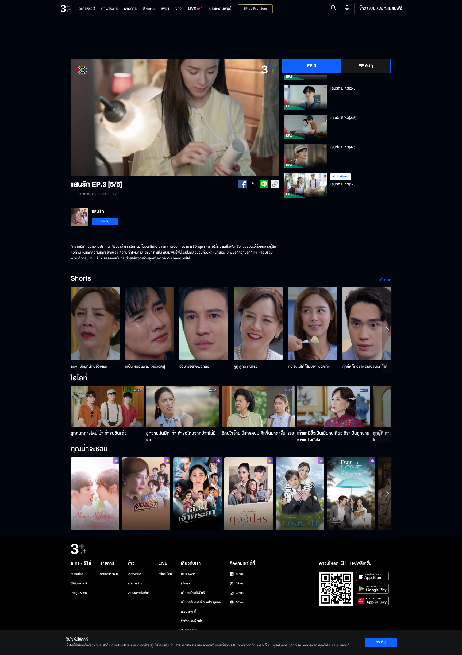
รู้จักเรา (185, 583)
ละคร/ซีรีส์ (77, 574)
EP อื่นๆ (366, 65)
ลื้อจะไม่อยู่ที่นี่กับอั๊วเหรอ (89, 366)
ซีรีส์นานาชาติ (79, 583)
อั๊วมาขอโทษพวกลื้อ (194, 366)
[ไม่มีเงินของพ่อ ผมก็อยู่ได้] (95, 493)
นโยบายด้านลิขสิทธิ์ (193, 592)
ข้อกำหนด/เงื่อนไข (192, 620)
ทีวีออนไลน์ (165, 574)
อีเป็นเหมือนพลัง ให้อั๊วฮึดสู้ (145, 366)
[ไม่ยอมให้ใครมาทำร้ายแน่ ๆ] (197, 493)
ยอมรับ (381, 642)
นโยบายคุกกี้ (188, 611)
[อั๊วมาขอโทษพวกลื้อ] (203, 323)
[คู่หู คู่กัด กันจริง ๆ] (258, 323)
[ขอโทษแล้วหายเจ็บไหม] (146, 493)
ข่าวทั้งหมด (134, 574)
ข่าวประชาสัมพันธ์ (138, 592)
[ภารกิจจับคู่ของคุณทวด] (300, 493)
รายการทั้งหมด (109, 574)
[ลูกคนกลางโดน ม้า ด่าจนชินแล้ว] (107, 406)
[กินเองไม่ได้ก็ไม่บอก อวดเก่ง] (312, 323)
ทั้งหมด (385, 280)
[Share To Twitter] (253, 184)
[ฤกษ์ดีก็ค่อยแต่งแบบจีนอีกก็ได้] (366, 323)
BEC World (188, 574)
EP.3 (311, 65)
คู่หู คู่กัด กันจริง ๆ (247, 366)
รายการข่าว (135, 583)
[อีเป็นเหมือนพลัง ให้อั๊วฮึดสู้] (149, 323)
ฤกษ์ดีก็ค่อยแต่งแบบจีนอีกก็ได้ (364, 366)
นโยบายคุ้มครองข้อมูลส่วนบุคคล (201, 602)
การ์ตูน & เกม (79, 592)
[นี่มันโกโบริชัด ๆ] (248, 493)
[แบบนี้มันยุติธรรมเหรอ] (351, 493)
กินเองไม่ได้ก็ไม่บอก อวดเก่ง (309, 366)
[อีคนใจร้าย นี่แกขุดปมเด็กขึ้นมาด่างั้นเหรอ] (258, 406)
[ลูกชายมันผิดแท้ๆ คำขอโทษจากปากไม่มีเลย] (182, 406)
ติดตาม (105, 221)
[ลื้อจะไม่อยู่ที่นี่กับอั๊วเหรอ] (95, 323)
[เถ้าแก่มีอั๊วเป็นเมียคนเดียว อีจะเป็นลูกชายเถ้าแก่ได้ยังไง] (333, 406)
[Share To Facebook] (242, 184)
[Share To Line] (264, 184)
